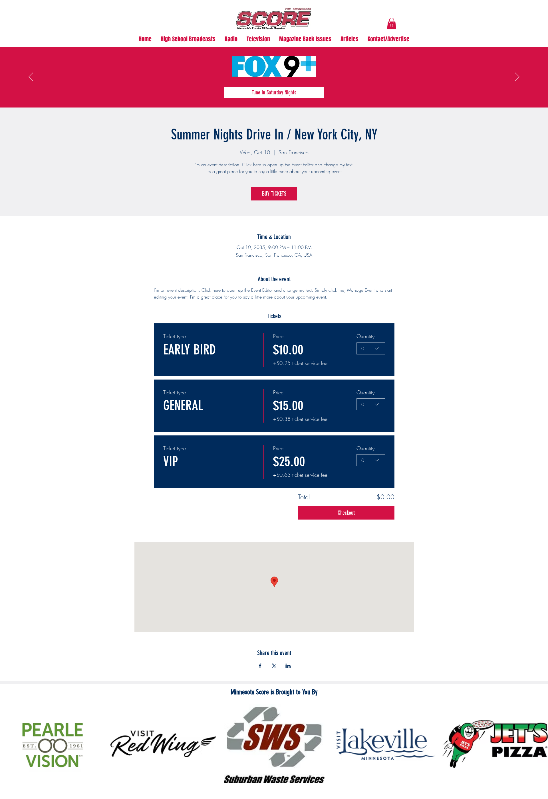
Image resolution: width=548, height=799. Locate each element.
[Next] (517, 77)
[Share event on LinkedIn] (288, 666)
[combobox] (370, 348)
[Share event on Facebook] (260, 666)
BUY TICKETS (274, 193)
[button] (391, 23)
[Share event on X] (274, 666)
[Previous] (31, 77)
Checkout (346, 512)
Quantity (365, 336)
